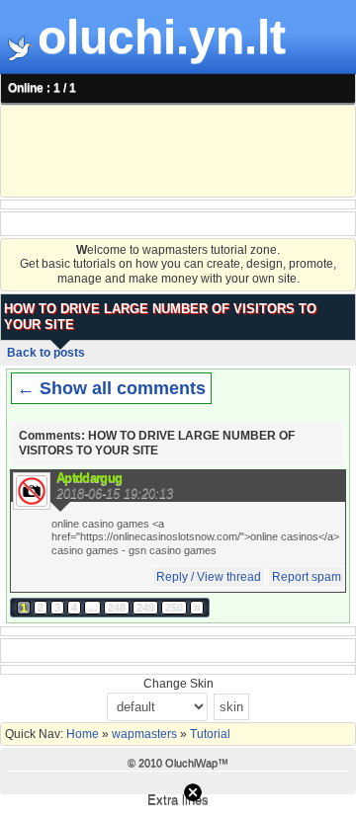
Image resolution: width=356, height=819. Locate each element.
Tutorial (208, 734)
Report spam (306, 577)
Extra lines (178, 799)
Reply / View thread (208, 577)
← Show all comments (111, 388)
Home (84, 734)
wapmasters (144, 734)
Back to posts (46, 353)
